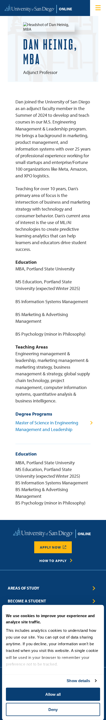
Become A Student (27, 600)
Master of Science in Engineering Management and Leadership (46, 426)
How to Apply (52, 560)
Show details (78, 680)
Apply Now (50, 547)
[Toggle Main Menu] (98, 8)
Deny (53, 709)
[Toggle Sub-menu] (94, 588)
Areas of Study (23, 588)
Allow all (53, 694)
